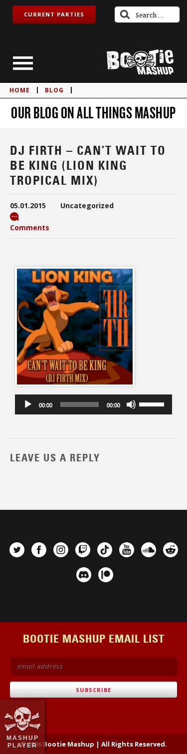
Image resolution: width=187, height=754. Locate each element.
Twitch (82, 549)
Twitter (16, 549)
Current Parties (54, 14)
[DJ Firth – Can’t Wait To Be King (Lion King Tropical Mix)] (75, 388)
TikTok (104, 549)
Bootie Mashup (140, 62)
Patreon (105, 574)
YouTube (126, 549)
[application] (93, 404)
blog (54, 90)
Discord (83, 574)
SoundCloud (148, 549)
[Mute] (131, 404)
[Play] (28, 404)
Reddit (170, 549)
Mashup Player (22, 742)
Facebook (38, 549)
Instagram (60, 549)
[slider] (153, 403)
